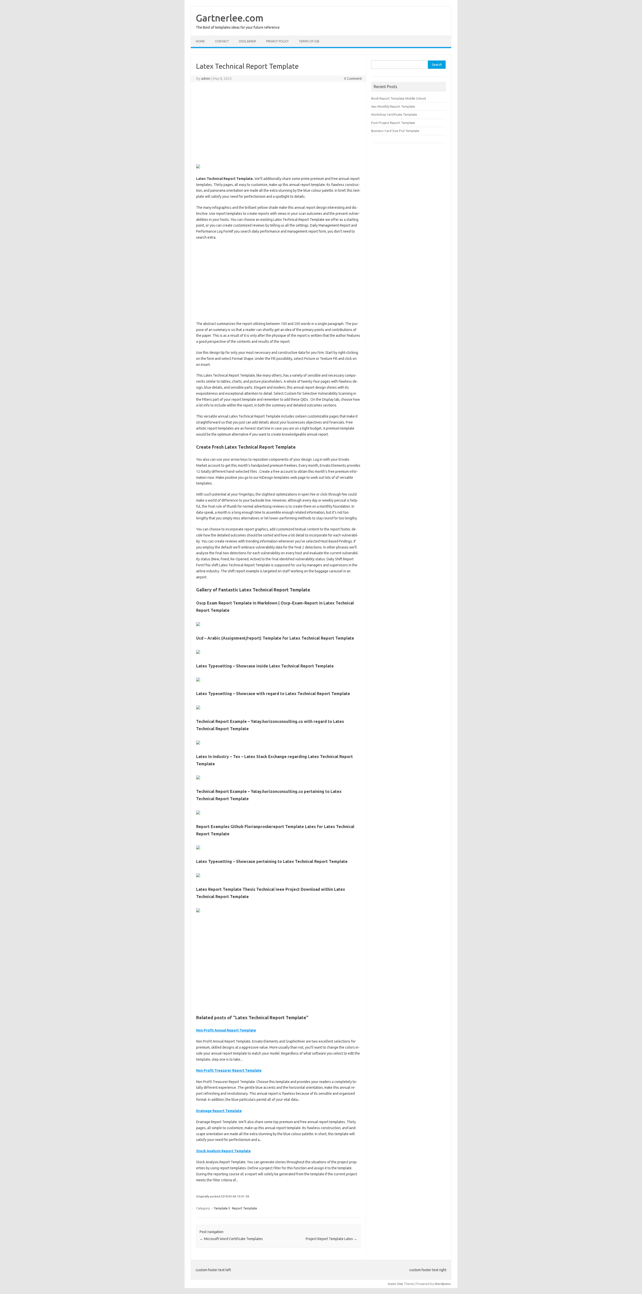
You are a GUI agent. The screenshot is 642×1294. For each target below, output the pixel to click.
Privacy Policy (277, 41)
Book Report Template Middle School (398, 98)
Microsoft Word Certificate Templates (231, 1239)
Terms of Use (309, 41)
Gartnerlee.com (229, 18)
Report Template (244, 1208)
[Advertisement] (278, 122)
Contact (222, 41)
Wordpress (443, 1283)
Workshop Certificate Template (394, 114)
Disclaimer (247, 41)
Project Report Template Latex (331, 1239)
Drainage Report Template (219, 1111)
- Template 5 (221, 1208)
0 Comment (353, 79)
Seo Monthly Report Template (393, 106)
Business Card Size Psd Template (395, 130)
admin (205, 79)
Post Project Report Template (393, 122)
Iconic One (395, 1283)
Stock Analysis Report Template (223, 1151)
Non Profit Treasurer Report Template (229, 1070)
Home (200, 41)
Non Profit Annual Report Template (226, 1030)
